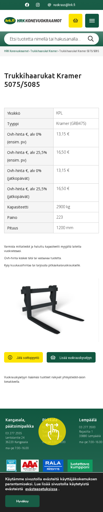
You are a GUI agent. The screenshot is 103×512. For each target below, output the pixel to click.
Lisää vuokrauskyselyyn (76, 358)
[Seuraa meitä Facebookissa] (27, 5)
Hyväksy (22, 501)
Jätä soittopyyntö (27, 358)
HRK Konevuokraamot (16, 51)
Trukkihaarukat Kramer (43, 51)
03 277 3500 (87, 427)
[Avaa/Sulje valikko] (92, 21)
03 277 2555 (13, 433)
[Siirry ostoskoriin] (75, 21)
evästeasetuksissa (41, 489)
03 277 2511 (50, 427)
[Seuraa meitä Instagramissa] (38, 5)
